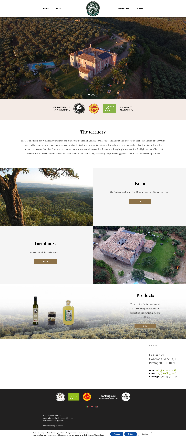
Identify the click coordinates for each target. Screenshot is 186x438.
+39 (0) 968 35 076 (166, 373)
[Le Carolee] (93, 4)
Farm (58, 8)
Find (140, 201)
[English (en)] (92, 406)
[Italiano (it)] (87, 406)
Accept (117, 434)
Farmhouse (123, 8)
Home (46, 8)
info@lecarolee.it (165, 370)
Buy (145, 326)
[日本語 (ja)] (97, 406)
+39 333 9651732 (168, 376)
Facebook (59, 426)
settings (100, 435)
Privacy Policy (48, 426)
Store (140, 8)
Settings (145, 434)
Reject (130, 434)
